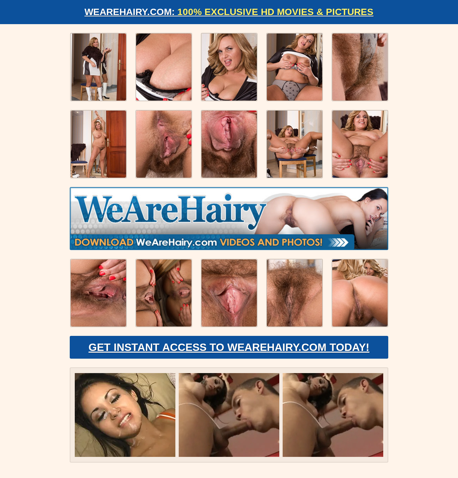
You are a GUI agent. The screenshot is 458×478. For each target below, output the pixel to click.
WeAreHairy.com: (229, 12)
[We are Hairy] (229, 218)
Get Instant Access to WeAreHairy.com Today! (229, 347)
